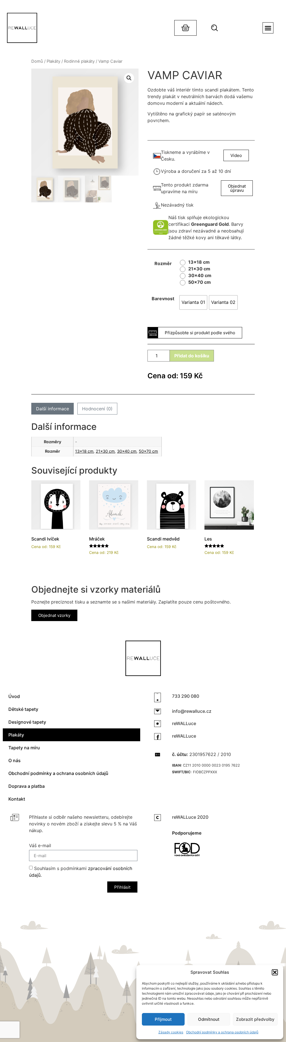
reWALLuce (184, 723)
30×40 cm (127, 451)
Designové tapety (27, 722)
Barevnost (163, 298)
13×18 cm (84, 451)
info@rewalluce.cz (191, 711)
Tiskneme (171, 152)
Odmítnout (209, 1019)
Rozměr (163, 263)
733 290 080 (185, 696)
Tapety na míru (24, 747)
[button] (275, 972)
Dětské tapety (23, 709)
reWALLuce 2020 (190, 817)
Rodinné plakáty (79, 61)
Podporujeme (187, 833)
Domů (37, 61)
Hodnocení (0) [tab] (97, 408)
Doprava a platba (26, 786)
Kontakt (16, 799)
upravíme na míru (179, 191)
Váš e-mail (40, 845)
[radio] (196, 262)
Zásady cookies (170, 1032)
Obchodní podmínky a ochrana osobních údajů (222, 1032)
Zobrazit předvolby (255, 1019)
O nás (14, 760)
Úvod (14, 696)
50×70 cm (148, 451)
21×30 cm (105, 451)
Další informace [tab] (52, 408)
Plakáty (53, 61)
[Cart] (185, 28)
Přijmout (163, 1019)
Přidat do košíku (191, 355)
